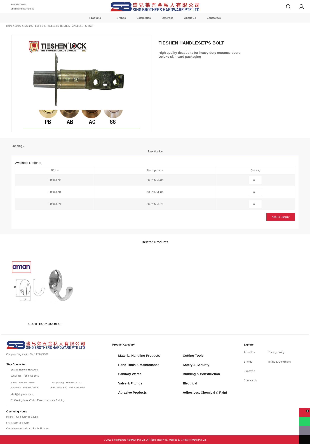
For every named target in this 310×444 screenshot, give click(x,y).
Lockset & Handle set (46, 26)
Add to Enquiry (281, 216)
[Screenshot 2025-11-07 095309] (81, 83)
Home (9, 26)
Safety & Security (24, 26)
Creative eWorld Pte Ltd (193, 439)
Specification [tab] (155, 151)
